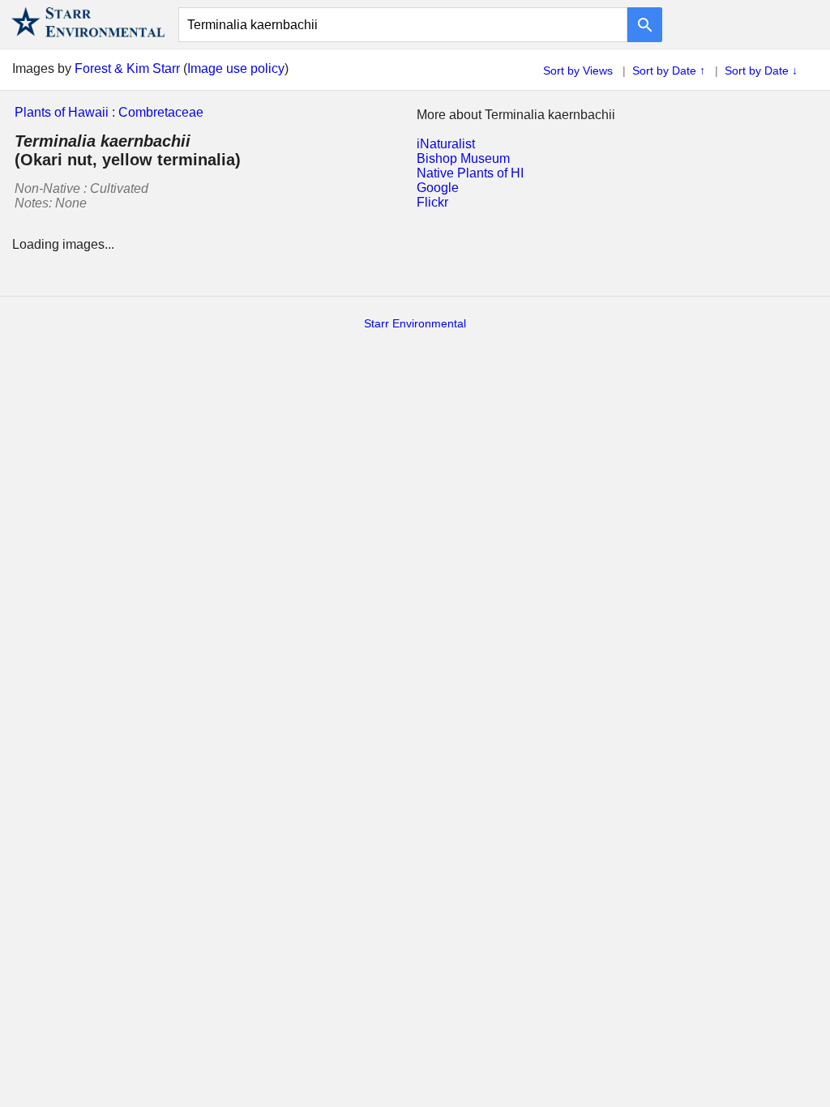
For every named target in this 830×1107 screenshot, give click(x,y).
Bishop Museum (463, 158)
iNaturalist (446, 144)
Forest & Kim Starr (127, 68)
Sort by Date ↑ (668, 70)
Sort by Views (578, 70)
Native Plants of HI (470, 173)
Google (438, 187)
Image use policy (236, 68)
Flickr (432, 202)
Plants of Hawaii (62, 112)
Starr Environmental (415, 323)
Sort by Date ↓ (761, 70)
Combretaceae (160, 112)
